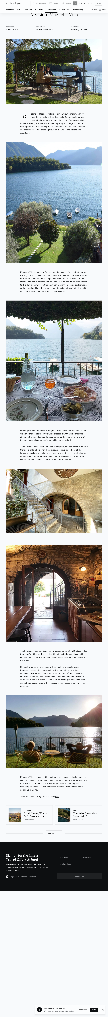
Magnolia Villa (45, 114)
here (57, 796)
